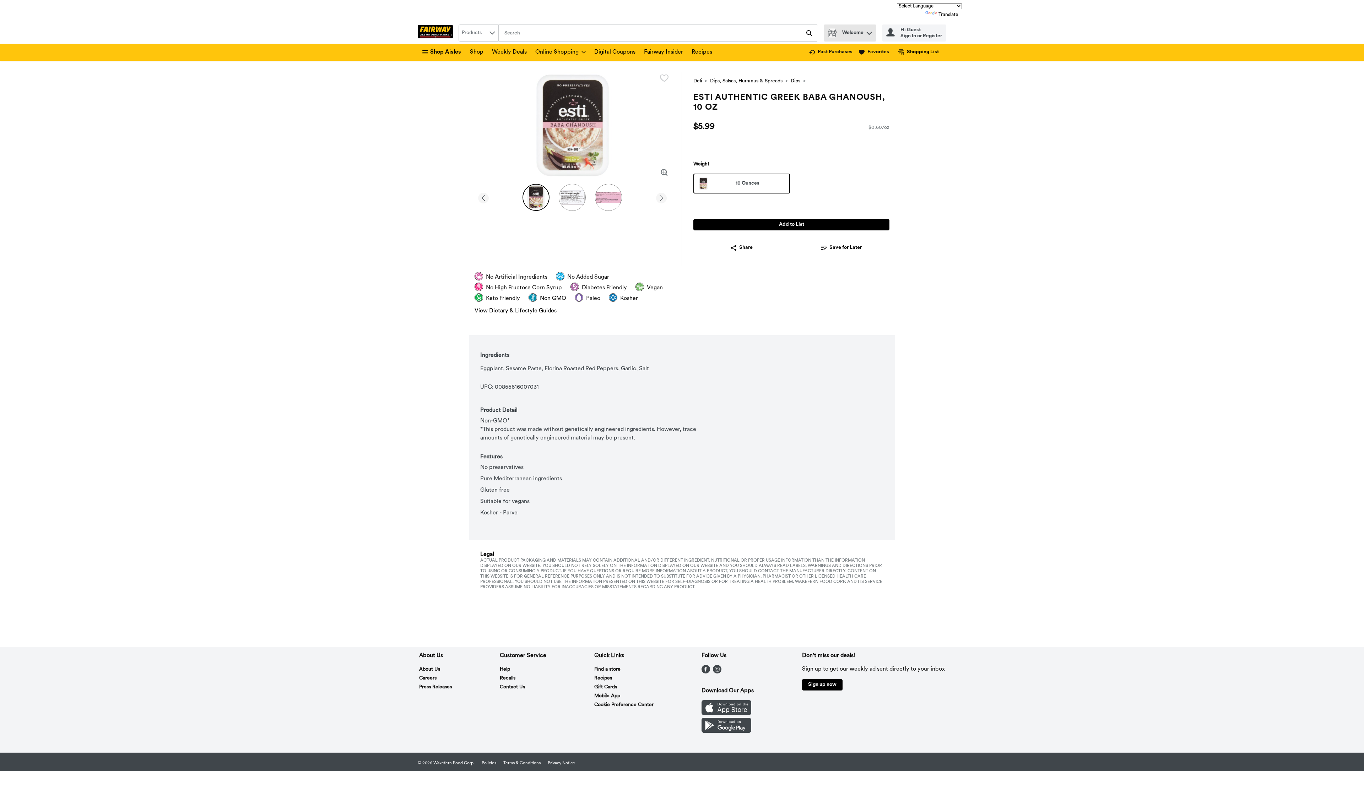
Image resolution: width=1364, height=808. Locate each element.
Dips (795, 81)
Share (746, 247)
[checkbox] (664, 78)
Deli (697, 81)
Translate (948, 14)
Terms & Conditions (522, 763)
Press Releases (435, 687)
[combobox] (478, 33)
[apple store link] (726, 713)
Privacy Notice (561, 763)
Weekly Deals (509, 52)
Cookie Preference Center (624, 705)
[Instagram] (717, 672)
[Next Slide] (661, 197)
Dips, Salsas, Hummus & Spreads (746, 81)
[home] (437, 33)
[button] (869, 31)
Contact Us (512, 687)
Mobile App (607, 696)
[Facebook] (706, 672)
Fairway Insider (663, 52)
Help (505, 669)
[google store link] (726, 731)
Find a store (607, 669)
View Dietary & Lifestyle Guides (516, 311)
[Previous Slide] (483, 197)
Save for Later (845, 247)
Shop (476, 52)
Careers (428, 678)
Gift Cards (605, 687)
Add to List (791, 224)
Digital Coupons (614, 52)
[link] (831, 52)
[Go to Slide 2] (572, 197)
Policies (489, 763)
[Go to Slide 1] (536, 197)
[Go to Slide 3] (608, 197)
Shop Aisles (445, 52)
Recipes (702, 52)
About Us (429, 669)
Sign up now (822, 684)
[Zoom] (664, 172)
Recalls (507, 678)
